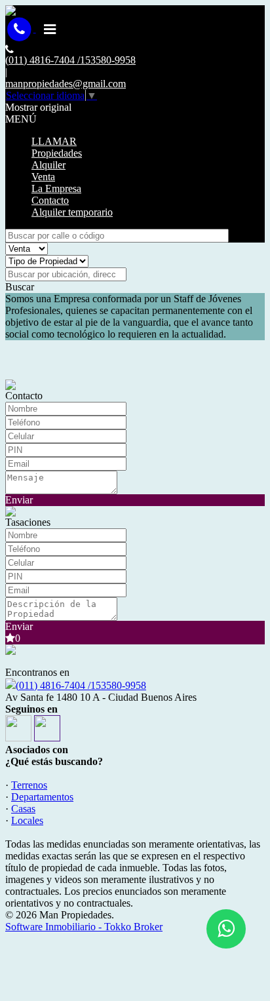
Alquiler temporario (72, 212)
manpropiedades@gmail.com (65, 83)
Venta (43, 176)
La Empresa (56, 188)
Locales (27, 820)
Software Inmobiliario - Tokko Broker (84, 926)
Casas (23, 808)
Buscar (19, 286)
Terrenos (29, 785)
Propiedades (56, 153)
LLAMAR (54, 141)
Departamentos (42, 796)
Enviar (19, 499)
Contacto (50, 200)
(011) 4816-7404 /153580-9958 (81, 685)
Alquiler (48, 164)
